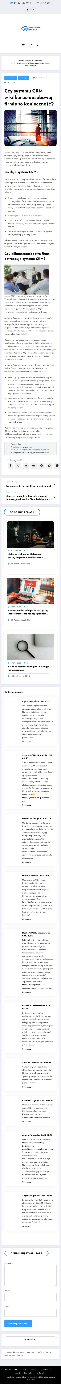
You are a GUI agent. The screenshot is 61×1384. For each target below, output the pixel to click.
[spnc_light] (38, 45)
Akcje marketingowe (45, 1370)
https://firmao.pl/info (33, 1117)
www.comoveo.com (27, 449)
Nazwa (7, 1290)
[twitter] (18, 466)
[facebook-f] (27, 9)
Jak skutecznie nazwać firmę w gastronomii (28, 486)
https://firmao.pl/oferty (39, 1073)
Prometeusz (16, 550)
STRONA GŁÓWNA (12, 1370)
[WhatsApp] (49, 466)
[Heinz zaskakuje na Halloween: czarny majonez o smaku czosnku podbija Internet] (30, 534)
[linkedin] (26, 466)
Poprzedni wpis (12, 482)
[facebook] (10, 466)
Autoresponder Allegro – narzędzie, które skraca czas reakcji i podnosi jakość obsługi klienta (28, 612)
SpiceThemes (30, 1379)
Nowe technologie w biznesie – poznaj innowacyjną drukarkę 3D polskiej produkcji (29, 498)
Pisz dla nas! (40, 1373)
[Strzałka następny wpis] (54, 497)
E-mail (6, 1306)
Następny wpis (12, 492)
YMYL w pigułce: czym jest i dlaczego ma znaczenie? (28, 668)
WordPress (30, 1377)
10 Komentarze (12, 83)
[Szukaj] (31, 45)
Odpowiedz (26, 741)
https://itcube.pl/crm (31, 984)
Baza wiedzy (28, 1373)
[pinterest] (41, 466)
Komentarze (8, 1263)
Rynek (24, 1370)
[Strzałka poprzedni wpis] (54, 484)
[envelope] (33, 466)
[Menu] (23, 45)
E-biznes (32, 1370)
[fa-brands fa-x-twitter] (33, 9)
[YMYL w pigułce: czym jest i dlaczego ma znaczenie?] (30, 647)
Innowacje (23, 78)
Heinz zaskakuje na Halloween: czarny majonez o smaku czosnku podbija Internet (26, 556)
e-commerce (11, 78)
